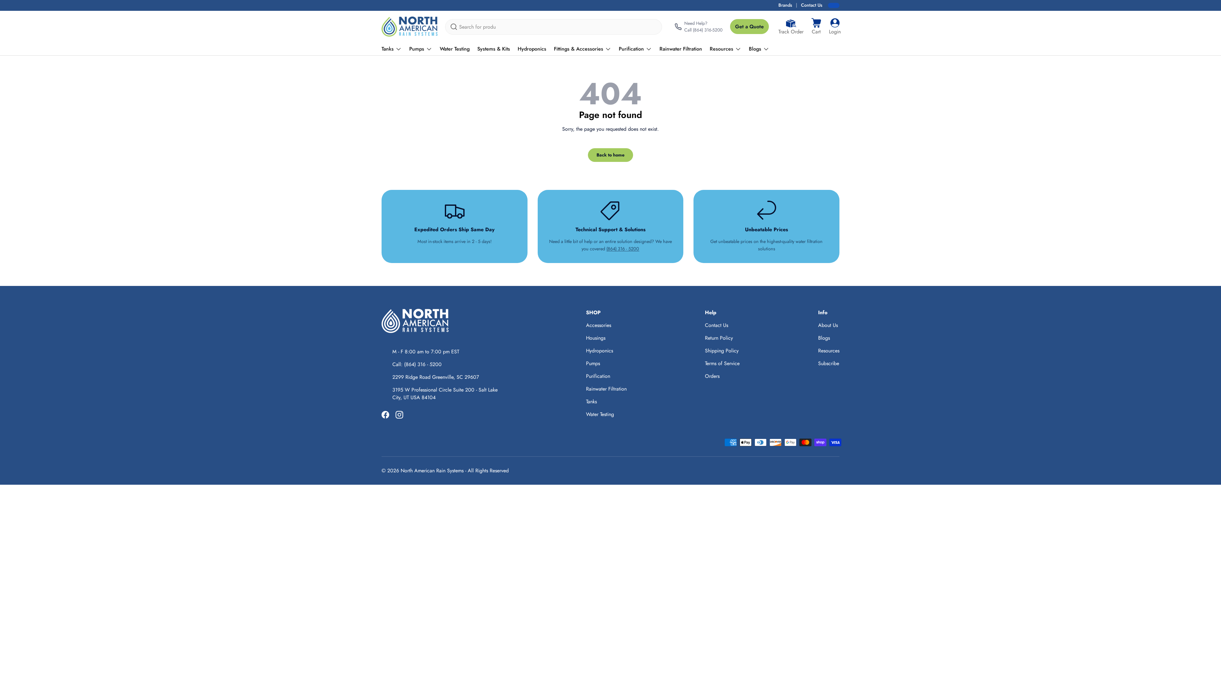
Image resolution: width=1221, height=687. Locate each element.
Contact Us (811, 5)
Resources (721, 48)
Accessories (598, 325)
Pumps (416, 48)
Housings (595, 338)
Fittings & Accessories (578, 48)
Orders (712, 376)
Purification (631, 48)
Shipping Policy (722, 350)
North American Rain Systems (432, 470)
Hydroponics (532, 48)
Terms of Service (722, 363)
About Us (828, 325)
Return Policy (719, 338)
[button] (816, 27)
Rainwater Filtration (680, 48)
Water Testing (455, 48)
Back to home (610, 155)
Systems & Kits (493, 48)
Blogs (755, 48)
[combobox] (553, 26)
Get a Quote (749, 26)
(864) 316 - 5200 (622, 249)
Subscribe (828, 363)
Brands (785, 5)
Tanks (388, 48)
